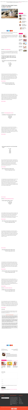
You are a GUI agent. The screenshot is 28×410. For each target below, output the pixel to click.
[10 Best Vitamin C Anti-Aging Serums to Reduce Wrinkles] (9, 363)
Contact (20, 398)
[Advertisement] (9, 24)
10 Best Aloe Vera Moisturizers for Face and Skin (24, 28)
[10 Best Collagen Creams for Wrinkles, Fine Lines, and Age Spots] (3, 363)
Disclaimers (20, 399)
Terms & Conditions (21, 403)
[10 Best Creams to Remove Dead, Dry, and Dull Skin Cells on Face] (20, 22)
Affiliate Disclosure (21, 402)
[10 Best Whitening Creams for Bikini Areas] (20, 16)
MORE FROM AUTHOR (9, 360)
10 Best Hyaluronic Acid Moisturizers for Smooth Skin (4, 349)
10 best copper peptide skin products (8, 198)
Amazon (15, 398)
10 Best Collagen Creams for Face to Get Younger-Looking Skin (15, 366)
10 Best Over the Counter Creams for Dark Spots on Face (24, 18)
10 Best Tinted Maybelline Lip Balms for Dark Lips (14, 349)
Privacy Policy (20, 401)
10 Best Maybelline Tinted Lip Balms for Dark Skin (21, 40)
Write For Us (20, 400)
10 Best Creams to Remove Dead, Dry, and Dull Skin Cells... (24, 22)
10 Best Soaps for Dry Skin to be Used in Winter (21, 50)
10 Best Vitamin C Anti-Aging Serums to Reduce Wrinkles (9, 366)
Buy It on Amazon (3, 101)
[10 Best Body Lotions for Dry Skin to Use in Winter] (25, 43)
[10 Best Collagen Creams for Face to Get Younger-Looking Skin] (15, 363)
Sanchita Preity (8, 353)
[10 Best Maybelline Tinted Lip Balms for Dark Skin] (25, 40)
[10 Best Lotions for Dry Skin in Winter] (25, 47)
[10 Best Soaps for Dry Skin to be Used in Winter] (25, 50)
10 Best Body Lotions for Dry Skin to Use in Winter (21, 43)
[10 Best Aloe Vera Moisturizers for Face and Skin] (20, 28)
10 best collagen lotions (7, 49)
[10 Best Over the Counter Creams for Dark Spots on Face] (20, 19)
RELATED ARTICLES (4, 360)
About (19, 397)
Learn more (20, 2)
